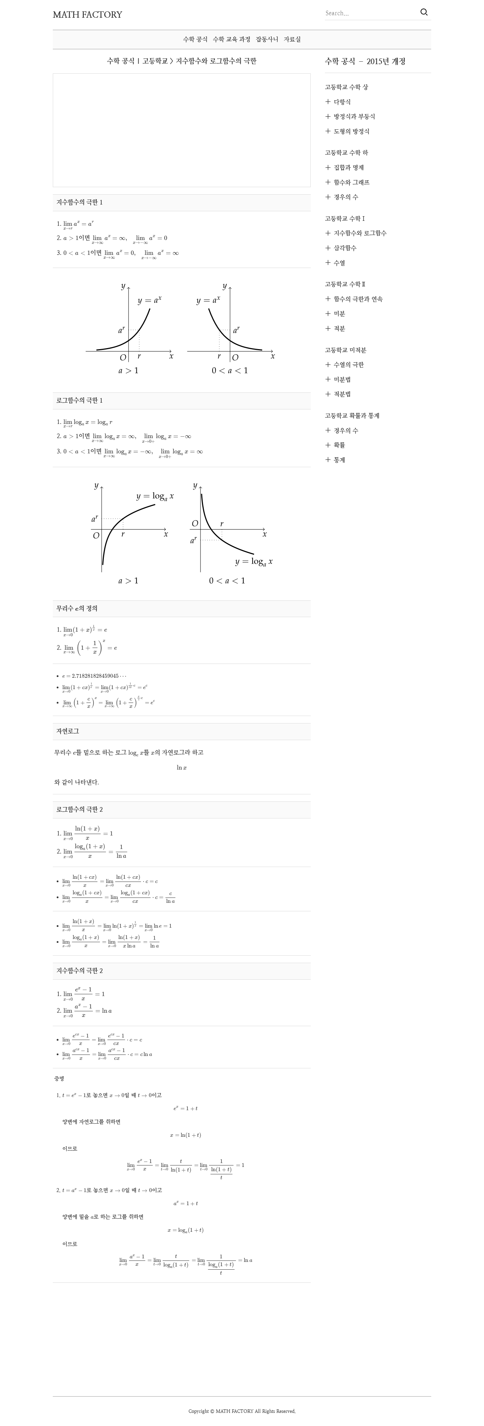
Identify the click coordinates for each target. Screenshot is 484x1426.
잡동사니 (267, 39)
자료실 (292, 39)
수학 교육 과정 (232, 39)
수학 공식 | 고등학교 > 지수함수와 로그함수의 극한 (182, 61)
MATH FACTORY (87, 15)
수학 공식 (195, 39)
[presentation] (79, 225)
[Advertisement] (119, 129)
